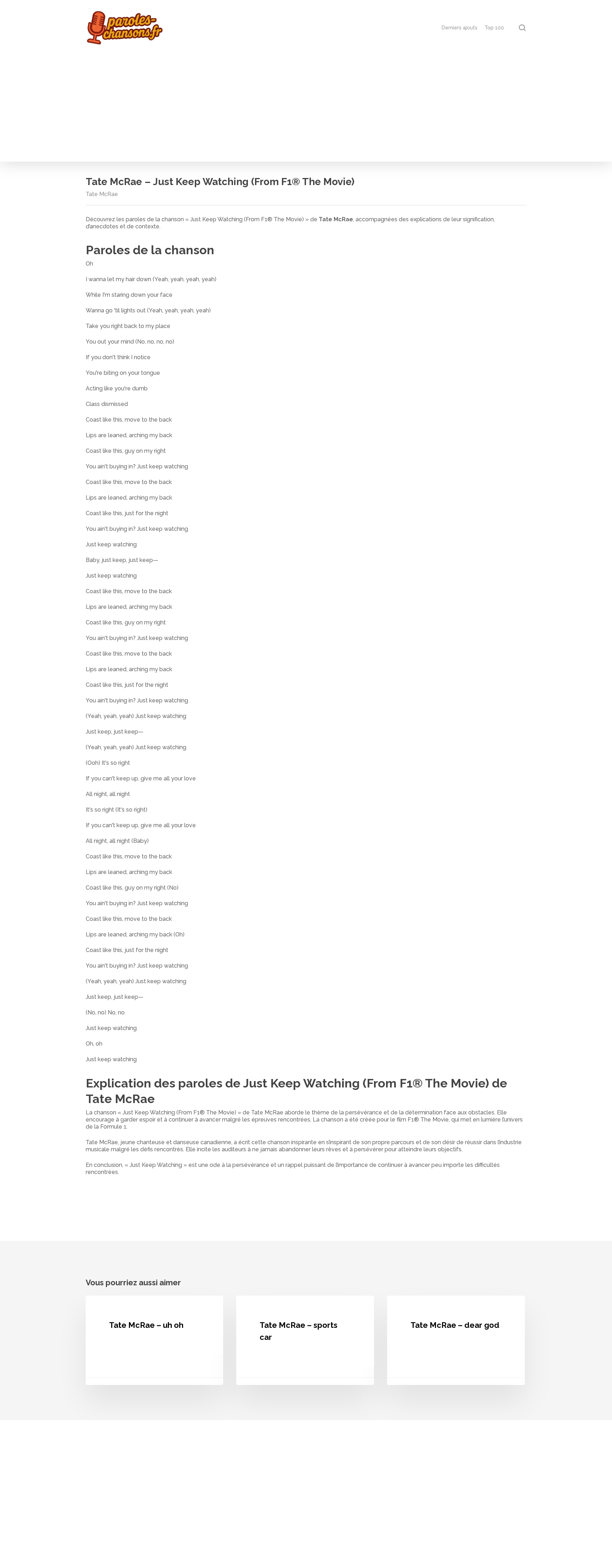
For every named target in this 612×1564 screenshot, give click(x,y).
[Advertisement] (306, 108)
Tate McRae (102, 194)
